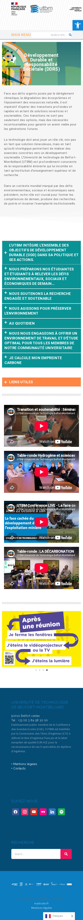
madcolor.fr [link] (41, 903)
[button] (41, 276)
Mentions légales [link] (41, 908)
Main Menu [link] (21, 35)
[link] (78, 25)
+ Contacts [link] (18, 768)
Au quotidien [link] (22, 323)
